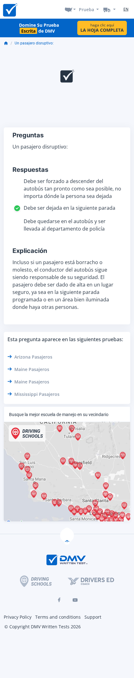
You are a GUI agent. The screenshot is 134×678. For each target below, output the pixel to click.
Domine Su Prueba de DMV (39, 28)
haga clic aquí (102, 27)
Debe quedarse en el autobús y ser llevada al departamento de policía (65, 225)
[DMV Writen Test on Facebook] (59, 600)
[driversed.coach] (91, 581)
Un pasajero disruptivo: (34, 43)
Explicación (29, 250)
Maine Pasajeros (31, 369)
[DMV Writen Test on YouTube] (75, 600)
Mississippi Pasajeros (37, 394)
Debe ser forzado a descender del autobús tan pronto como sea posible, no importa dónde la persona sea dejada (72, 188)
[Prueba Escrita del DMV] (10, 9)
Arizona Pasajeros (33, 357)
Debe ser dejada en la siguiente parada (69, 207)
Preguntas (28, 135)
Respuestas (30, 169)
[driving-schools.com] (36, 581)
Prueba (86, 9)
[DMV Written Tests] (67, 535)
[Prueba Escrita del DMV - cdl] (109, 9)
